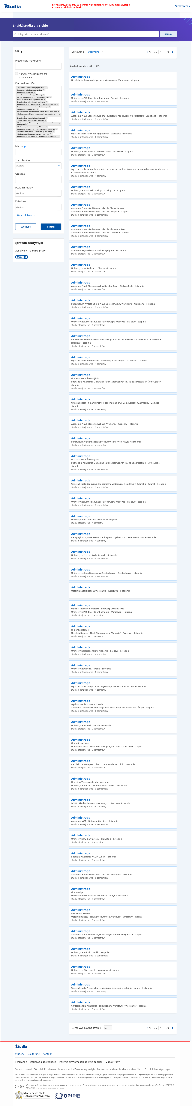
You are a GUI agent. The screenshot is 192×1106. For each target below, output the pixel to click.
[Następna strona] (173, 52)
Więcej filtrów (25, 215)
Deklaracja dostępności (43, 1061)
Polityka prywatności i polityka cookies (80, 1061)
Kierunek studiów (25, 83)
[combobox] (38, 65)
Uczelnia (20, 173)
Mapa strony (112, 1061)
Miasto (19, 146)
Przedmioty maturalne (28, 60)
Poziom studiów (24, 187)
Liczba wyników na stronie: (86, 1028)
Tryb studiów (22, 160)
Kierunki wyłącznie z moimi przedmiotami (33, 75)
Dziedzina (20, 201)
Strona (153, 52)
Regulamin (21, 1061)
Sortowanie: (78, 51)
